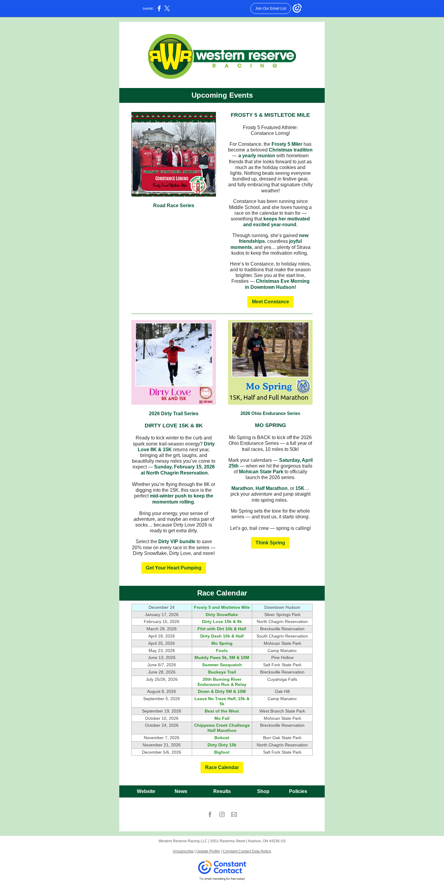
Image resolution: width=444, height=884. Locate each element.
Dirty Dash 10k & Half (222, 636)
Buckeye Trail (222, 672)
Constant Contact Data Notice (247, 851)
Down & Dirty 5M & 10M (222, 691)
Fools (222, 650)
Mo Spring (222, 643)
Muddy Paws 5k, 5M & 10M (222, 657)
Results (222, 791)
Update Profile (208, 851)
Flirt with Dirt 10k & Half (222, 628)
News (181, 791)
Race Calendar (222, 767)
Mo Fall (222, 718)
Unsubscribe (183, 851)
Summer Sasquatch (222, 664)
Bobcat (221, 737)
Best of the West (222, 711)
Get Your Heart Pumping (173, 567)
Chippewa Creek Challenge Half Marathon (222, 728)
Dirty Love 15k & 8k (222, 621)
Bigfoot (222, 752)
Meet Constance (270, 301)
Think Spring (270, 542)
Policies (298, 791)
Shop (263, 791)
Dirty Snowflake (222, 614)
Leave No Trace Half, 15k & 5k (222, 701)
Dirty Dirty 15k (222, 744)
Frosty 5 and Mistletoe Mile (222, 607)
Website (146, 791)
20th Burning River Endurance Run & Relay (222, 682)
